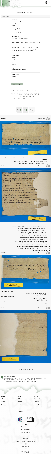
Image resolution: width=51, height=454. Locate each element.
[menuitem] (4, 398)
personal (20, 84)
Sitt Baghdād (14, 59)
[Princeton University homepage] (25, 452)
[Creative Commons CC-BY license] (25, 444)
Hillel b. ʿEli (14, 64)
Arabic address (14, 84)
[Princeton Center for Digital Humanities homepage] (30, 419)
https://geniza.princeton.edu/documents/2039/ (14, 381)
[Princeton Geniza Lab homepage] (20, 419)
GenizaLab (25, 426)
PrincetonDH (26, 429)
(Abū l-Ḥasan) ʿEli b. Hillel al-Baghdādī (19, 69)
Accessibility (25, 438)
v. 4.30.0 (25, 448)
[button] (5, 3)
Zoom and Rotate (42, 118)
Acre (13, 77)
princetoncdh (26, 432)
